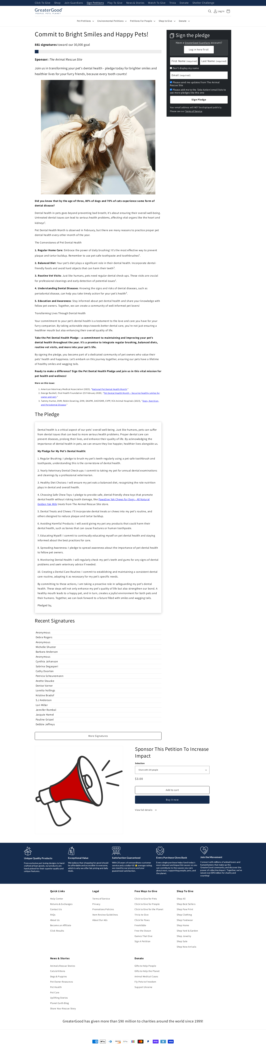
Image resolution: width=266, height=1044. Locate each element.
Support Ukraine (143, 987)
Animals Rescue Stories (62, 965)
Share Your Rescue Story (63, 1008)
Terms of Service (193, 111)
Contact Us (56, 909)
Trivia (172, 2)
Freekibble (140, 925)
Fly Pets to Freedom (145, 981)
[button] (210, 11)
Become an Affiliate (60, 925)
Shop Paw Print (185, 909)
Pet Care (54, 992)
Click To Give (42, 2)
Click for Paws (142, 920)
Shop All (181, 898)
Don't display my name (186, 68)
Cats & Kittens (57, 971)
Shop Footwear (185, 920)
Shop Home (183, 925)
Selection (140, 763)
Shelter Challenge (203, 2)
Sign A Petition (142, 941)
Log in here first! (199, 49)
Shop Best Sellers (186, 903)
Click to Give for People (147, 903)
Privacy (96, 903)
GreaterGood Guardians (197, 43)
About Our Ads (99, 920)
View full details (144, 809)
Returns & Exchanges (61, 903)
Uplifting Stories (59, 997)
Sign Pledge (198, 99)
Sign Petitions (95, 2)
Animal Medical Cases (146, 976)
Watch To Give (157, 2)
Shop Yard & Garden (187, 930)
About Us (55, 920)
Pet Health (56, 987)
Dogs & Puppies (58, 976)
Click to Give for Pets (146, 898)
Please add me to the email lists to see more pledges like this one (198, 91)
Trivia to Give (142, 914)
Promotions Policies (103, 909)
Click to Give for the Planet (149, 909)
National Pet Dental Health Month (109, 389)
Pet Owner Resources (61, 981)
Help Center (56, 898)
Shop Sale (182, 941)
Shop (57, 2)
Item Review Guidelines (105, 914)
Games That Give (144, 936)
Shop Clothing (184, 914)
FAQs (52, 914)
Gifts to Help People (145, 965)
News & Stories (135, 2)
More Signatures (98, 736)
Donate (184, 2)
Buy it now (172, 799)
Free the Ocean (143, 930)
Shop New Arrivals (186, 946)
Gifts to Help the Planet (147, 971)
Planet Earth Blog (59, 1003)
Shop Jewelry (184, 936)
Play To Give (114, 2)
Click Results (57, 930)
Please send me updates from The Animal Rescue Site (195, 84)
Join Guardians (73, 2)
